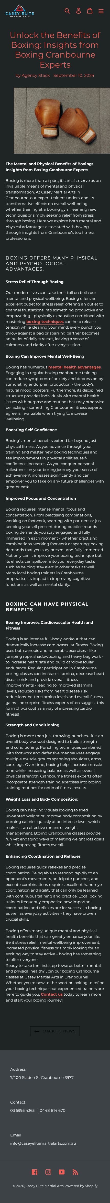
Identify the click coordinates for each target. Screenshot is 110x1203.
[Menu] (101, 10)
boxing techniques (45, 321)
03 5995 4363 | (25, 1110)
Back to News (59, 1031)
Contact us (52, 994)
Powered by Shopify (80, 1186)
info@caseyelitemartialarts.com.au (43, 1143)
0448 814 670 (52, 1110)
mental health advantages (74, 367)
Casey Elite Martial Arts (44, 1186)
